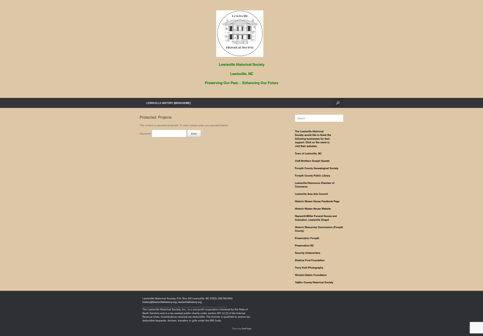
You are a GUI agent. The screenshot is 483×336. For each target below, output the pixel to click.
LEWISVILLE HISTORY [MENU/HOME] (168, 103)
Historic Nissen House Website (313, 208)
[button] (337, 103)
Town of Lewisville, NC (308, 153)
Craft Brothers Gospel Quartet (312, 161)
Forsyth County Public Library (312, 175)
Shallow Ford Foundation (310, 260)
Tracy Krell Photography (309, 267)
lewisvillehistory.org (190, 302)
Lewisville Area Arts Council (311, 194)
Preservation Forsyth (307, 238)
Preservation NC (304, 245)
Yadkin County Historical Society (314, 282)
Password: (146, 133)
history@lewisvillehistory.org (159, 302)
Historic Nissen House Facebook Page (317, 201)
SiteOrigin (246, 328)
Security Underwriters (307, 253)
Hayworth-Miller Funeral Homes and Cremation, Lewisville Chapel (316, 217)
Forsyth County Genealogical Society (316, 168)
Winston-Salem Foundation (311, 275)
